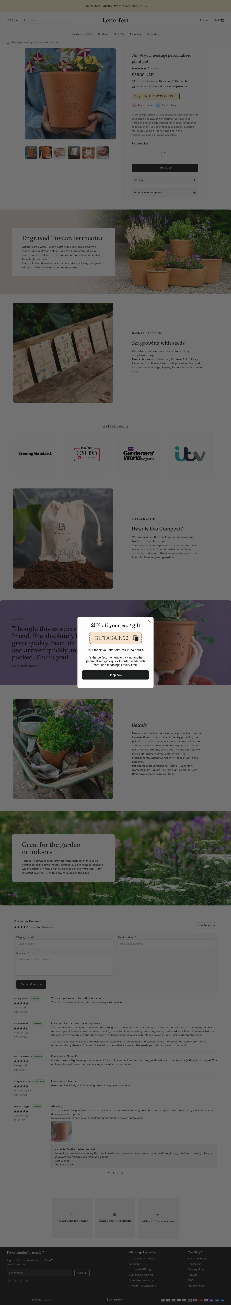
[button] (115, 638)
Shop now (115, 675)
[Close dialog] (149, 621)
